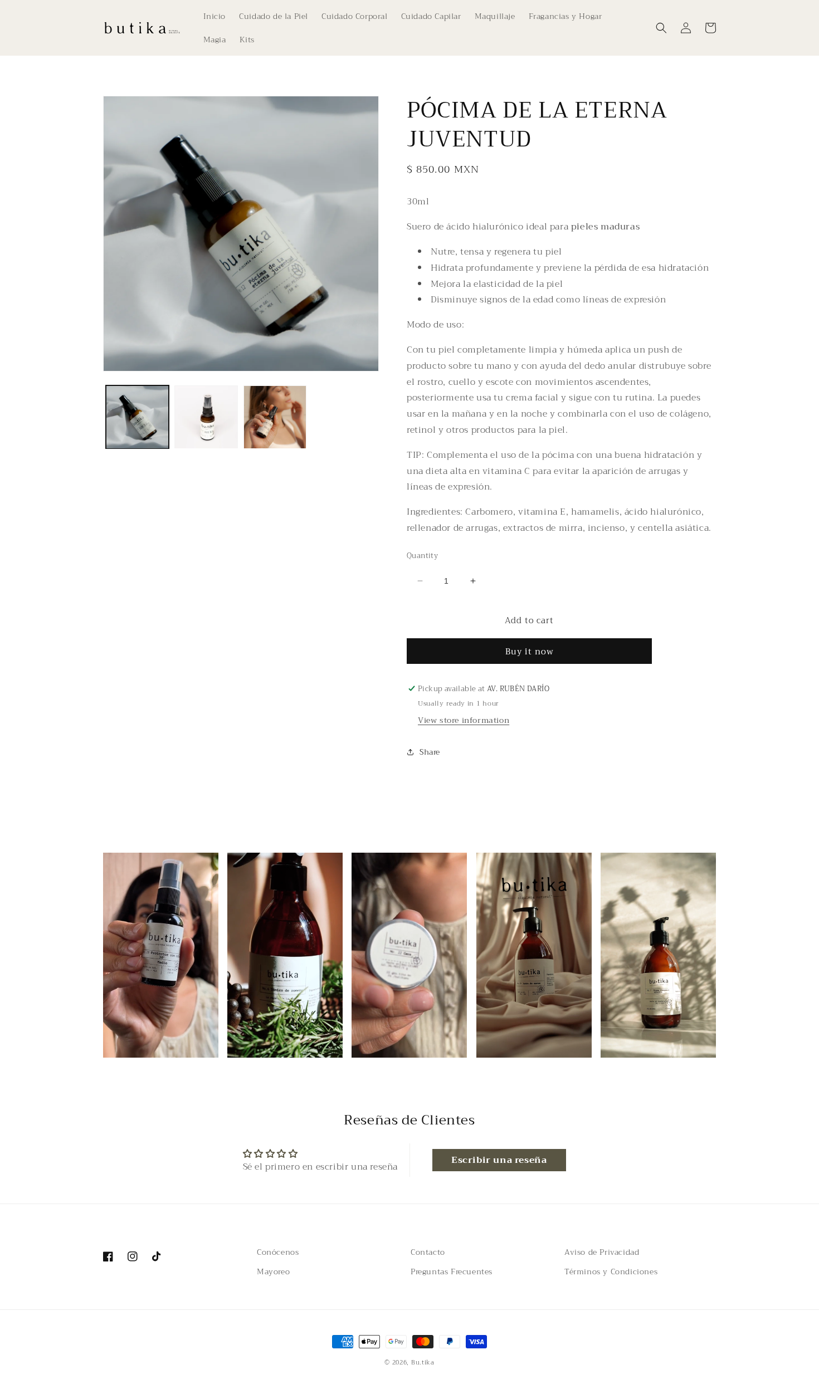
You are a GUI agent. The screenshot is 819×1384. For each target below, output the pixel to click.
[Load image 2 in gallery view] (205, 416)
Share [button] (430, 752)
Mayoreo (273, 1271)
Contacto (428, 1252)
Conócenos (278, 1252)
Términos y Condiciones (610, 1271)
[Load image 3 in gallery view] (274, 416)
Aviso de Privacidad (601, 1252)
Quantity (422, 555)
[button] (661, 28)
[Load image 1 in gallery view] (137, 416)
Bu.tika (423, 1362)
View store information (463, 720)
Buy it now (529, 651)
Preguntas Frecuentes (452, 1271)
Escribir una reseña (499, 1160)
